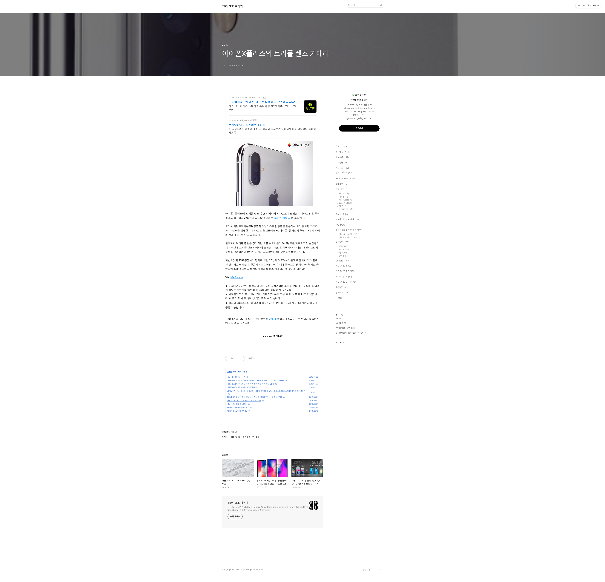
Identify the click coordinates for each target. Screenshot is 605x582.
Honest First (345, 178)
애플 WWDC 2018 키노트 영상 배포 (242, 387)
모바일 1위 (340, 318)
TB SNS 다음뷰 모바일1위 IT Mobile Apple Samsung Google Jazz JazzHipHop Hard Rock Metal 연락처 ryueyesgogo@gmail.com (268, 508)
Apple (229, 371)
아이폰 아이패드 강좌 (348, 219)
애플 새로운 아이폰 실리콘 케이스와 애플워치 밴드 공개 (250, 384)
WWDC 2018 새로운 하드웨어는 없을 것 (244, 400)
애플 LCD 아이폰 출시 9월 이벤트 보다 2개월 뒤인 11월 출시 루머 (254, 397)
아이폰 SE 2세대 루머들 (237, 411)
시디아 (344, 249)
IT (339, 298)
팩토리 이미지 (344, 276)
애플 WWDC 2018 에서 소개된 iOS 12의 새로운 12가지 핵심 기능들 (255, 380)
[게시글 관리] (241, 358)
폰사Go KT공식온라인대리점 (247, 124)
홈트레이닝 (345, 203)
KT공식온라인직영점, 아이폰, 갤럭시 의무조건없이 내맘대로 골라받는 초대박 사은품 (272, 130)
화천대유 (343, 152)
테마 (343, 253)
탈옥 (343, 246)
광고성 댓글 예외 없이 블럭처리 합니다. (351, 333)
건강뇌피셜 (344, 193)
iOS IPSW (343, 225)
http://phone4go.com (240, 120)
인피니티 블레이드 (348, 234)
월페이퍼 (342, 292)
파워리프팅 (345, 200)
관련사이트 (367, 569)
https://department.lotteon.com (245, 97)
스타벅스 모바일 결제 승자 (238, 407)
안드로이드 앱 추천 (346, 282)
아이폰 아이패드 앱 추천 (349, 230)
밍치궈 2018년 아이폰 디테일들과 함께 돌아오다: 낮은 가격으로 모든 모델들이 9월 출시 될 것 (266, 391)
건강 (340, 189)
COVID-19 (346, 209)
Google (342, 260)
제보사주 (342, 157)
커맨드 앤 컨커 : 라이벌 (349, 237)
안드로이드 (343, 266)
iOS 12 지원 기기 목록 (236, 377)
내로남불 (342, 162)
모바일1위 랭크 (341, 323)
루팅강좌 (341, 287)
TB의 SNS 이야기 (232, 6)
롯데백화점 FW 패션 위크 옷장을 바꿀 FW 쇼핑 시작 (262, 101)
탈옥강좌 (342, 242)
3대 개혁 (342, 184)
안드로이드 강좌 (345, 271)
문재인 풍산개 (344, 173)
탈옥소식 (345, 256)
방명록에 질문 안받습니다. (346, 328)
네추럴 (343, 196)
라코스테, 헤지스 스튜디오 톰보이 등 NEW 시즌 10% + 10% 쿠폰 (262, 108)
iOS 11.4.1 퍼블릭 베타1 (237, 404)
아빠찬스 (342, 168)
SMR (342, 206)
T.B (341, 146)
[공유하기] (237, 358)
